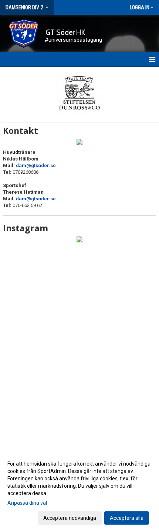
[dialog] (79, 490)
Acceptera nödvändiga (69, 518)
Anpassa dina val (27, 503)
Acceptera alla (126, 518)
